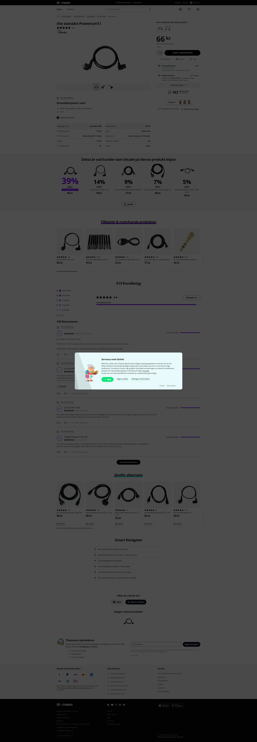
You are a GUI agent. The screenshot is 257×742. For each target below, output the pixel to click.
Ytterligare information (140, 379)
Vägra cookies (122, 379)
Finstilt (162, 385)
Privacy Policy (171, 385)
